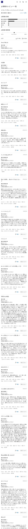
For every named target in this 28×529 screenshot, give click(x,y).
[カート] (23, 1)
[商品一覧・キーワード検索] (26, 1)
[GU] (2, 1)
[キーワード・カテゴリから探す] (17, 1)
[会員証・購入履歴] (20, 1)
